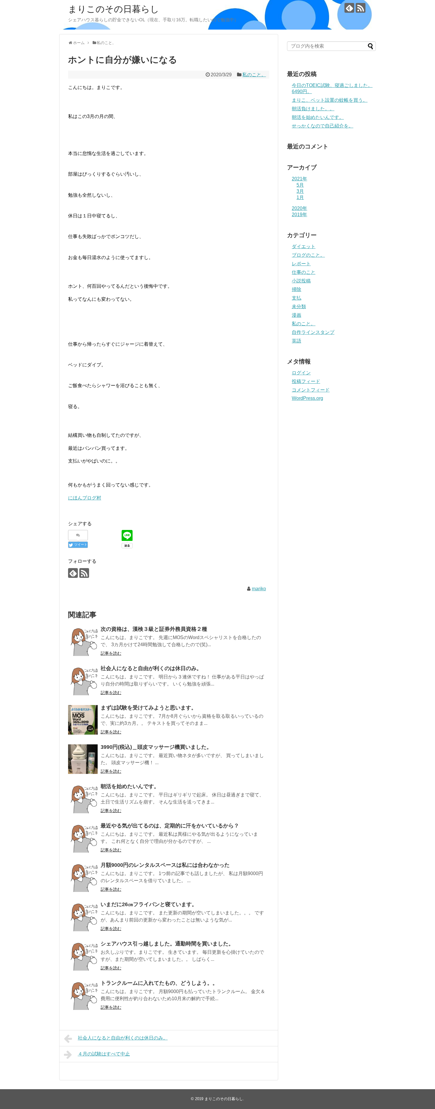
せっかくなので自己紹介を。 (322, 125)
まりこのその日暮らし (113, 9)
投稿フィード (306, 381)
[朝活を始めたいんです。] (83, 798)
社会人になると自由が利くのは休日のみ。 (151, 668)
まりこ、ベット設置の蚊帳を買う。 (330, 100)
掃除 (296, 289)
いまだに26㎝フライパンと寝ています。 (149, 904)
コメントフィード (311, 389)
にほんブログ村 (84, 497)
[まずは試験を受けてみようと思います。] (83, 720)
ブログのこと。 (308, 255)
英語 (296, 340)
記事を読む (111, 653)
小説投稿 (301, 280)
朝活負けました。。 (313, 108)
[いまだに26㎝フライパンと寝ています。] (83, 916)
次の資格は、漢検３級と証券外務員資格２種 (154, 629)
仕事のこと (303, 272)
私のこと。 (254, 74)
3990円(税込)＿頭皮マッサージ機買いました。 (156, 747)
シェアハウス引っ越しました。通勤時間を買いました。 (167, 944)
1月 (300, 197)
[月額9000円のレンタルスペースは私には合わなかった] (83, 877)
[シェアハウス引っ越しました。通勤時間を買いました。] (83, 956)
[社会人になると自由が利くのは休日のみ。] (83, 680)
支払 (296, 297)
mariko (259, 588)
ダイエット (303, 246)
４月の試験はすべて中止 (104, 1053)
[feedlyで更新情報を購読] (349, 8)
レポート (301, 263)
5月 (300, 184)
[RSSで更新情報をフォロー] (360, 8)
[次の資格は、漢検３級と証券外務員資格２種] (83, 641)
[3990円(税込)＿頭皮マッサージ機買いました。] (83, 759)
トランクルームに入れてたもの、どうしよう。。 (159, 983)
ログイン (301, 372)
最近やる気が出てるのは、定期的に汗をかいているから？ (170, 826)
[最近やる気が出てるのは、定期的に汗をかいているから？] (83, 838)
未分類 (299, 306)
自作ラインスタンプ (313, 332)
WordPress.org (307, 398)
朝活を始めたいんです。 (130, 786)
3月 (300, 191)
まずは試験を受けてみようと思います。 (148, 708)
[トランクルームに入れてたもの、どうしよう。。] (83, 995)
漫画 (296, 315)
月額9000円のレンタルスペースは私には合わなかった (165, 865)
